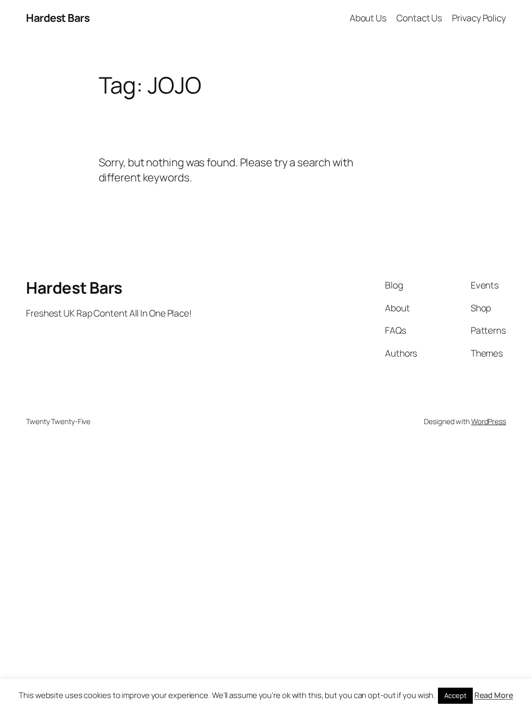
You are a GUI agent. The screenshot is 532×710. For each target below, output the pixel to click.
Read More (493, 695)
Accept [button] (455, 695)
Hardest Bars (57, 17)
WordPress (488, 421)
